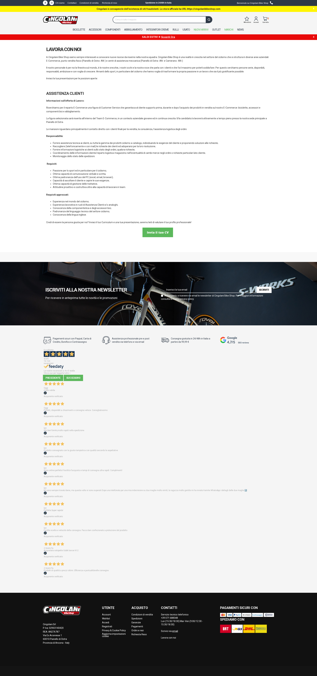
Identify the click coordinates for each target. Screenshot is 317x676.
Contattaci (72, 3)
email (175, 631)
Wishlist (106, 618)
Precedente (53, 378)
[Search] (209, 20)
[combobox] (162, 20)
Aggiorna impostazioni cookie (114, 635)
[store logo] (60, 20)
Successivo (73, 378)
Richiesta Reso (139, 634)
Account (106, 614)
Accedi (105, 622)
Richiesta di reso (109, 3)
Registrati (107, 626)
